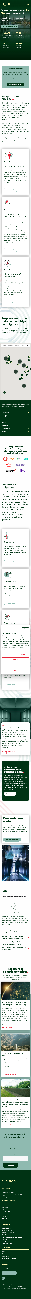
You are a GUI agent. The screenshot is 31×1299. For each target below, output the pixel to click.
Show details (22, 654)
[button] (6, 363)
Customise (15, 665)
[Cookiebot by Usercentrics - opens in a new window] (22, 628)
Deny (15, 670)
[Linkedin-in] (3, 1278)
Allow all (15, 659)
